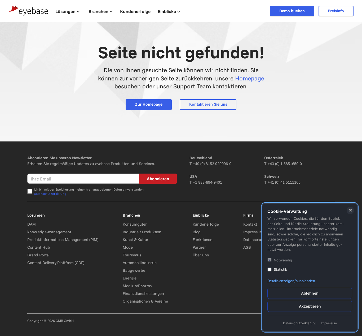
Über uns (201, 254)
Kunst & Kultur (135, 239)
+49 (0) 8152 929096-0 (212, 163)
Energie (129, 278)
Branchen (98, 11)
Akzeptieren (310, 306)
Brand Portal (38, 254)
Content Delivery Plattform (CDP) (55, 262)
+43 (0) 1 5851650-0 (285, 163)
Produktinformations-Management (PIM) (62, 239)
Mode (128, 247)
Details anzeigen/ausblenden (291, 281)
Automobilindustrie (139, 262)
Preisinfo (336, 10)
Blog (197, 231)
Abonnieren (158, 178)
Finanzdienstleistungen (143, 293)
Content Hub (38, 247)
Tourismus (132, 254)
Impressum (253, 231)
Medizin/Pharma (137, 285)
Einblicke (167, 11)
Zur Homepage (148, 104)
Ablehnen (310, 293)
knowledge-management (49, 231)
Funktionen (203, 239)
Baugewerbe (134, 270)
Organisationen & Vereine (145, 301)
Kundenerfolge (206, 224)
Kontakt (250, 224)
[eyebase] (28, 10)
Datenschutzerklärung (50, 194)
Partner (199, 247)
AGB (247, 247)
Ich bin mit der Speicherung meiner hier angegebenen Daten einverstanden (89, 191)
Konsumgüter (135, 224)
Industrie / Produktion (142, 231)
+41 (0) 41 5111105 (284, 182)
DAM (31, 224)
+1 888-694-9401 (207, 182)
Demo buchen (292, 10)
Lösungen (65, 11)
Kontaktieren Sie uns (208, 104)
